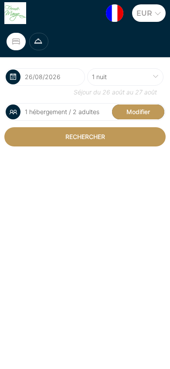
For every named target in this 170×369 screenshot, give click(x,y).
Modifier (138, 111)
